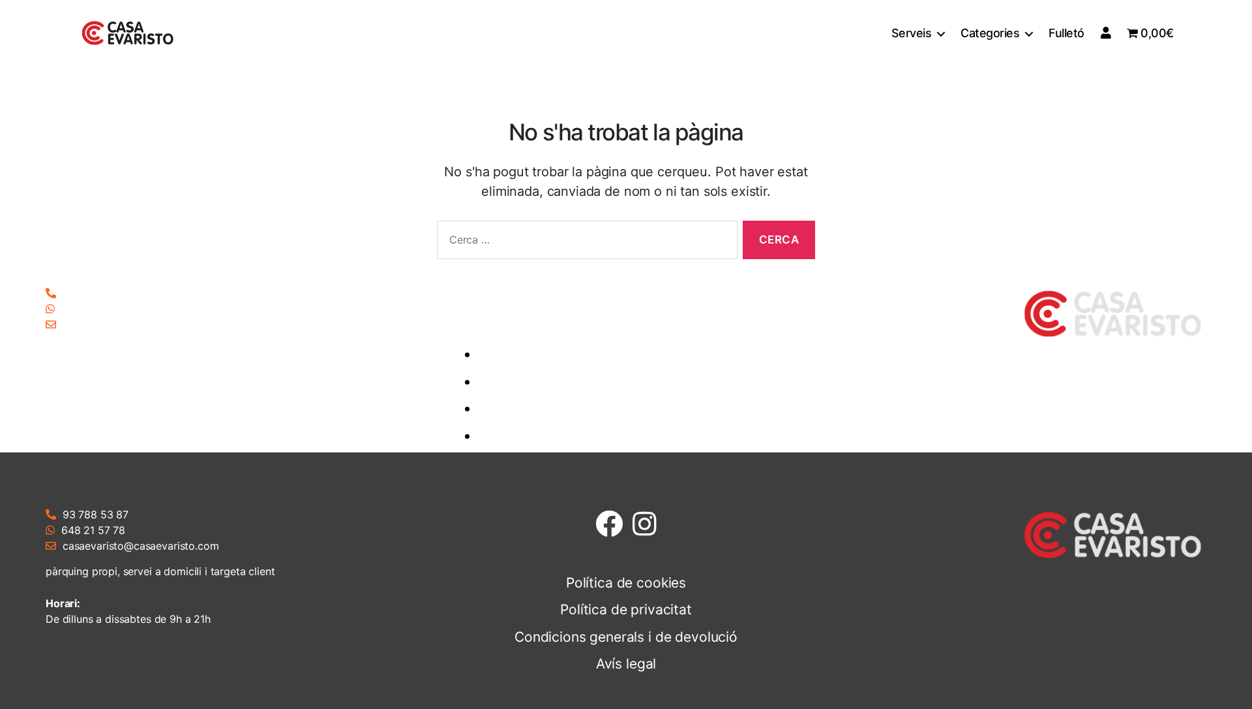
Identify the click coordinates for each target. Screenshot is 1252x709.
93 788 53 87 (95, 293)
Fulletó (1066, 33)
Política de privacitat (636, 381)
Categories (990, 33)
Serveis (911, 33)
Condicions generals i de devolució (635, 408)
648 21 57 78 (93, 308)
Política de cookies (636, 354)
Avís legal (636, 436)
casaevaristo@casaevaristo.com (141, 324)
